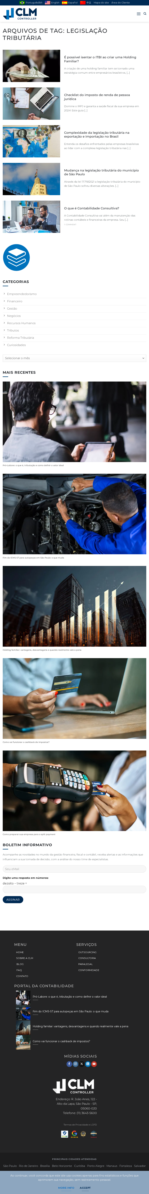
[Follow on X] (81, 1064)
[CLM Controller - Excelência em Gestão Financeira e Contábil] (21, 14)
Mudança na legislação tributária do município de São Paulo (101, 172)
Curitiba (79, 1166)
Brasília (45, 1166)
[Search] (145, 13)
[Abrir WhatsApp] (139, 1184)
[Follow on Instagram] (75, 1064)
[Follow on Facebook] (69, 1064)
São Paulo (10, 1166)
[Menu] (138, 13)
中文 (88, 2)
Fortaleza (125, 1166)
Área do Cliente (120, 2)
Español (73, 2)
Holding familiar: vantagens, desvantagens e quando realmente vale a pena (42, 650)
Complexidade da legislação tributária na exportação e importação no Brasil (96, 134)
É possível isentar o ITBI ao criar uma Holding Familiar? (100, 59)
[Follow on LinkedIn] (88, 1064)
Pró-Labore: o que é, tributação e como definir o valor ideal (33, 465)
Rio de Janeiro (28, 1166)
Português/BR (34, 2)
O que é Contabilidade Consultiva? (91, 208)
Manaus (111, 1166)
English (55, 2)
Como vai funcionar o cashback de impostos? (26, 742)
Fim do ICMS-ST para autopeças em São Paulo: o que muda (33, 558)
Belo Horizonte (62, 1166)
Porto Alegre (95, 1166)
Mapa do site (101, 2)
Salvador (140, 1166)
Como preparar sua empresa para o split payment (29, 834)
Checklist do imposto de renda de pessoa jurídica (97, 97)
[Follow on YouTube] (94, 1064)
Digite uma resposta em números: (26, 878)
